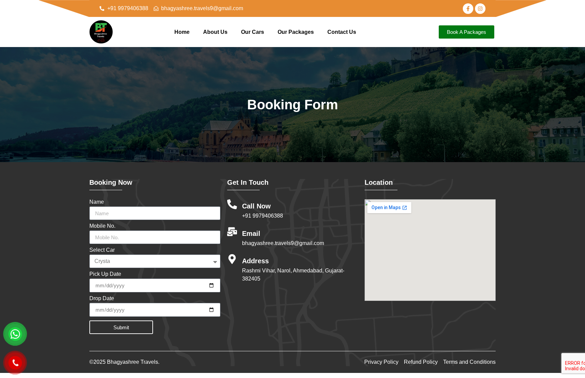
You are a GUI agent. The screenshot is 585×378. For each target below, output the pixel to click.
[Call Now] (232, 204)
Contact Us (341, 32)
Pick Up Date (105, 274)
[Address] (232, 259)
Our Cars (252, 32)
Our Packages (296, 32)
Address (255, 261)
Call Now (256, 206)
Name (96, 202)
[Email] (232, 232)
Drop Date (101, 298)
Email (251, 233)
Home (182, 32)
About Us (215, 32)
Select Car (102, 250)
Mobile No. (102, 226)
